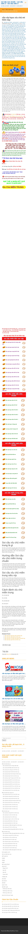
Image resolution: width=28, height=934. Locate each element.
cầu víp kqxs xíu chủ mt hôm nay (10, 837)
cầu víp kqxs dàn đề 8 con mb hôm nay (11, 784)
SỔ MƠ (3, 882)
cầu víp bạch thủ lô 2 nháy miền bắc (10, 765)
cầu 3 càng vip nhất (11, 34)
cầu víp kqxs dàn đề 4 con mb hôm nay (11, 780)
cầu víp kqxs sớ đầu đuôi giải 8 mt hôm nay (15, 638)
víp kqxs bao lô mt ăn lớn (12, 513)
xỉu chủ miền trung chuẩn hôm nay (15, 49)
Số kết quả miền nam (7, 892)
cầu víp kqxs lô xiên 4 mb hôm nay (10, 808)
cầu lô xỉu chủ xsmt (16, 40)
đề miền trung (23, 44)
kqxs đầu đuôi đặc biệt (11, 483)
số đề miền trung (5, 45)
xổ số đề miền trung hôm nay (8, 57)
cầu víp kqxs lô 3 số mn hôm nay (10, 827)
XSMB (3, 858)
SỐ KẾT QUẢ (5, 887)
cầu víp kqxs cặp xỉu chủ (11, 468)
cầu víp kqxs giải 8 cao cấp (12, 508)
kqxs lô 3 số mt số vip (11, 537)
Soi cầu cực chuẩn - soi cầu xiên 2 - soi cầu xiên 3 (14, 22)
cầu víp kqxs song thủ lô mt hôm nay (10, 835)
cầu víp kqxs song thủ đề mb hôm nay (11, 798)
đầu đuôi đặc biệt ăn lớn (11, 532)
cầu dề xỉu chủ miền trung (14, 36)
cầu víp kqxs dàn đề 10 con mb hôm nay (11, 786)
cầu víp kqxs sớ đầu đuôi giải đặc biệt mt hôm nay (14, 724)
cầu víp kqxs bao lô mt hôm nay (9, 839)
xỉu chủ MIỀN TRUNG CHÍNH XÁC (12, 48)
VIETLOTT (4, 866)
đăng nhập (8, 654)
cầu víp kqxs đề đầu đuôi (12, 438)
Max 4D (4, 872)
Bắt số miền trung (9, 9)
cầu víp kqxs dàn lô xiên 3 (12, 414)
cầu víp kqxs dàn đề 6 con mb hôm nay (11, 782)
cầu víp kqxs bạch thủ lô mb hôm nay (11, 775)
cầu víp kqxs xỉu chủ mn (11, 449)
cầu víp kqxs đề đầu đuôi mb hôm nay (11, 767)
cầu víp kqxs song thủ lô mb (12, 351)
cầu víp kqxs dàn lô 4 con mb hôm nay (11, 790)
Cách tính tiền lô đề (9, 31)
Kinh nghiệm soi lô (6, 852)
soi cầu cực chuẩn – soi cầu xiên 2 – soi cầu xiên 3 (12, 2)
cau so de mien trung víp (10, 41)
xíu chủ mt (13, 114)
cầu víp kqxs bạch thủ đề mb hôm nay (11, 771)
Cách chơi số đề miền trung (12, 29)
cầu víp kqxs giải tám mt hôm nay (12, 639)
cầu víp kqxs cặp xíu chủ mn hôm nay (11, 818)
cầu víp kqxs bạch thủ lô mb (12, 347)
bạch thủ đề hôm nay (11, 25)
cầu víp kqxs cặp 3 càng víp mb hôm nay (11, 777)
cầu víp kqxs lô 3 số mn (11, 487)
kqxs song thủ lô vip (11, 523)
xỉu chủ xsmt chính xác (20, 56)
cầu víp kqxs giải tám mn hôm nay (10, 823)
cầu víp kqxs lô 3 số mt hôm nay (12, 698)
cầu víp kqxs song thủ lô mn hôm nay (11, 812)
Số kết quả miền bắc (7, 888)
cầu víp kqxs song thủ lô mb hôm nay (11, 796)
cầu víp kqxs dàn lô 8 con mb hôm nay (11, 802)
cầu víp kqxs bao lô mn (11, 464)
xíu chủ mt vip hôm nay (18, 55)
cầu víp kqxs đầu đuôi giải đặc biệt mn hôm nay (13, 829)
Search (4, 740)
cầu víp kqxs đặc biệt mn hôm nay (10, 821)
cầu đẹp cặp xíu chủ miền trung (12, 37)
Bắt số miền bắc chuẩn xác (8, 792)
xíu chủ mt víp (10, 55)
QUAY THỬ (4, 884)
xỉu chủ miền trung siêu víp (11, 52)
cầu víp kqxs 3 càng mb (11, 424)
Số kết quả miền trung (7, 890)
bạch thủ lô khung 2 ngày (7, 895)
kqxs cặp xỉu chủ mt (10, 518)
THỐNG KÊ (4, 876)
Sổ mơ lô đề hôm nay (6, 854)
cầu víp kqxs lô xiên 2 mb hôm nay (10, 804)
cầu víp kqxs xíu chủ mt (14, 44)
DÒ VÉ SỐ (4, 880)
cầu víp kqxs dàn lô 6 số (11, 400)
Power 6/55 (5, 874)
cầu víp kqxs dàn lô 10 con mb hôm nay (11, 788)
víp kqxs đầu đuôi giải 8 (11, 478)
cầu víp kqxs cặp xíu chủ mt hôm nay (13, 635)
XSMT (3, 862)
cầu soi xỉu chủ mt (20, 41)
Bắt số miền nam (5, 811)
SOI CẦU (4, 878)
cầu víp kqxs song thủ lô (12, 473)
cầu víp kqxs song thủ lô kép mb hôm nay (12, 800)
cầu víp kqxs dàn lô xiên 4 (12, 419)
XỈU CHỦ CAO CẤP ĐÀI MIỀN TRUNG (10, 46)
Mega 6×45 (5, 868)
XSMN (3, 860)
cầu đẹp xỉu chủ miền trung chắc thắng (13, 38)
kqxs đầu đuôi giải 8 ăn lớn (12, 527)
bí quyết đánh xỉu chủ (12, 26)
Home (3, 9)
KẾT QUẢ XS (5, 856)
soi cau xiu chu (13, 45)
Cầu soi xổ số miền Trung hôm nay (9, 42)
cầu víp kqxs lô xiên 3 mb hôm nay (10, 806)
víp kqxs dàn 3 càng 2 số (12, 428)
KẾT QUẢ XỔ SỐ (5, 864)
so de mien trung (10, 116)
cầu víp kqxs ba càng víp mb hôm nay (11, 769)
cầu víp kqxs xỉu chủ (10, 499)
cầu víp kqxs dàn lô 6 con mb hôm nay (11, 794)
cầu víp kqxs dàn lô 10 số (12, 433)
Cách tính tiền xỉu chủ (18, 31)
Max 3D (4, 870)
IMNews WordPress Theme (12, 930)
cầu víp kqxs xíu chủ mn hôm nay (10, 814)
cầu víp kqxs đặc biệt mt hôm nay (12, 637)
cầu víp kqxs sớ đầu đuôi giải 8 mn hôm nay (12, 825)
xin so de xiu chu (20, 45)
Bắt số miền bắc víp (6, 763)
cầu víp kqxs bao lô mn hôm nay (10, 816)
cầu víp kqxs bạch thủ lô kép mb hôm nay (12, 773)
